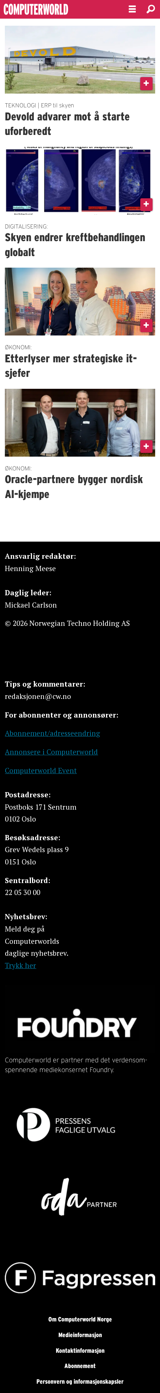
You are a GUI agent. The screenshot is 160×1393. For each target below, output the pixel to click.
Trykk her (20, 965)
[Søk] (150, 9)
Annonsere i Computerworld (51, 751)
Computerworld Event (41, 770)
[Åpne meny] (132, 9)
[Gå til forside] (58, 9)
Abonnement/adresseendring (52, 733)
